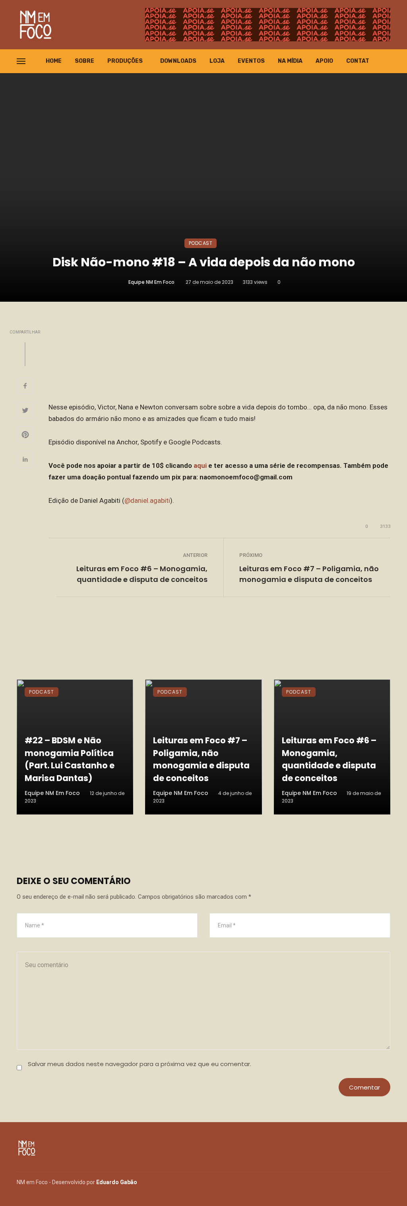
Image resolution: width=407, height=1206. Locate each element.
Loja (217, 61)
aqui (200, 465)
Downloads (178, 61)
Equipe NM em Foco (151, 282)
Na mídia (290, 61)
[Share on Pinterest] (25, 435)
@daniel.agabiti (147, 500)
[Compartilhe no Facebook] (25, 386)
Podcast (201, 243)
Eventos (251, 61)
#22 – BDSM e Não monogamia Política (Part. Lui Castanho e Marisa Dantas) (69, 759)
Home (54, 61)
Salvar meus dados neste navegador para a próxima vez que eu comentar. (139, 1064)
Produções (125, 61)
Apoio (324, 61)
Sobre (84, 61)
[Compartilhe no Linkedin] (25, 460)
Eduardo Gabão (116, 1182)
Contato (359, 61)
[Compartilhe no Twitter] (25, 411)
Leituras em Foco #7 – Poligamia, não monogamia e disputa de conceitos (309, 574)
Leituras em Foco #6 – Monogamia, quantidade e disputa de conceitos (141, 574)
